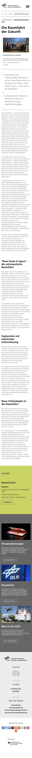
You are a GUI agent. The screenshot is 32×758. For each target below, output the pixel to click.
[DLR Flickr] (28, 728)
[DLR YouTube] (19, 728)
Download (5, 65)
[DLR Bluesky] (6, 728)
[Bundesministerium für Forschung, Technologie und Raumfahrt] (16, 749)
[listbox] (6, 14)
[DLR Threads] (12, 728)
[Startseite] (2, 14)
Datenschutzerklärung (16, 707)
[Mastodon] (9, 728)
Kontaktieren (8, 502)
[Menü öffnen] (28, 6)
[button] (16, 52)
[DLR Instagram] (25, 728)
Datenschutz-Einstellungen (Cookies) (16, 710)
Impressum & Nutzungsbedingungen (16, 712)
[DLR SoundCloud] (16, 732)
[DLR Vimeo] (22, 728)
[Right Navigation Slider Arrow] (27, 45)
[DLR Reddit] (15, 728)
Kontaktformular (16, 689)
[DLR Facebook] (3, 728)
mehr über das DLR (10, 641)
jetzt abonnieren (9, 560)
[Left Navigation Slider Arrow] (5, 45)
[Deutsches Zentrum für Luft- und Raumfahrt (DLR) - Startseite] (11, 6)
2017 (10, 14)
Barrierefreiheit (16, 705)
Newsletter (16, 691)
